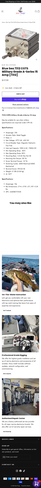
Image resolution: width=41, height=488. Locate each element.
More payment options (20, 104)
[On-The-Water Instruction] (20, 273)
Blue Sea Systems (9, 65)
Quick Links (8, 439)
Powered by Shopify (25, 485)
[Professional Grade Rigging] (20, 333)
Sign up (6, 446)
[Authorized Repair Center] (20, 396)
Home (3, 22)
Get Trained (7, 310)
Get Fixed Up (7, 431)
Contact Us (8, 465)
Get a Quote (7, 373)
